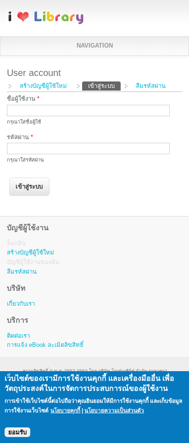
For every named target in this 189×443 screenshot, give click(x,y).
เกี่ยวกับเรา (21, 303)
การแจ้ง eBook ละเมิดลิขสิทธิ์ (45, 344)
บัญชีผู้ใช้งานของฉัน (33, 262)
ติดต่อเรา (18, 335)
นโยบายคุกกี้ (65, 410)
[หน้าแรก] (46, 22)
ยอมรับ (17, 432)
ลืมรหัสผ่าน (151, 85)
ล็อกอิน (16, 243)
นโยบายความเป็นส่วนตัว (114, 410)
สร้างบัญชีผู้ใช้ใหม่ (43, 85)
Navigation (95, 45)
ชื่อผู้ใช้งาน (23, 98)
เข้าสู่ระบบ (104, 85)
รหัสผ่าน (20, 137)
